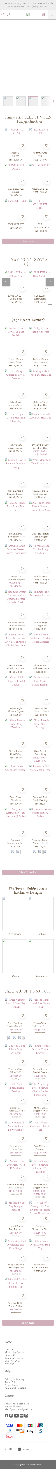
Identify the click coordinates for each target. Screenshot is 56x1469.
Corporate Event (12, 1361)
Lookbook (10, 1349)
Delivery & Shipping (14, 1379)
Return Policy (11, 1382)
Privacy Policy (11, 1385)
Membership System (14, 1352)
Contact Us (10, 1355)
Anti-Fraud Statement (15, 1388)
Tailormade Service (14, 1358)
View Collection (28, 872)
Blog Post (9, 1363)
